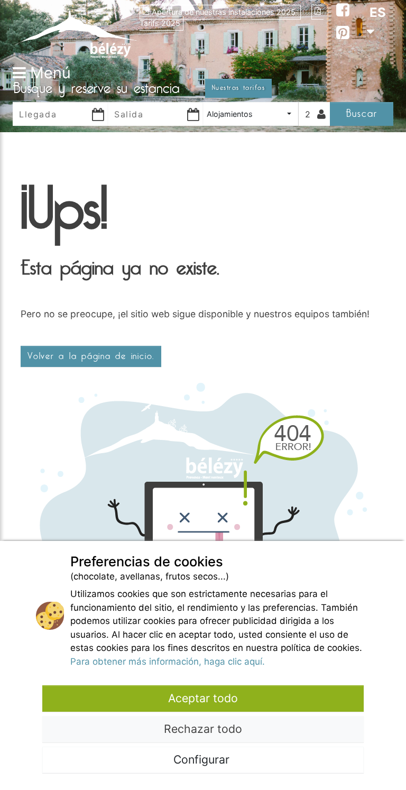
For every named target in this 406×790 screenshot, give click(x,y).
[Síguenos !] (342, 11)
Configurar (203, 759)
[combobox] (250, 114)
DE (378, 69)
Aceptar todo (203, 698)
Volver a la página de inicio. (90, 356)
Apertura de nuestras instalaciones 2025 (225, 11)
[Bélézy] (76, 30)
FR (377, 50)
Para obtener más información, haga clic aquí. (167, 661)
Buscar (361, 113)
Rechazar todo (203, 729)
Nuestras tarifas (238, 88)
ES (378, 12)
